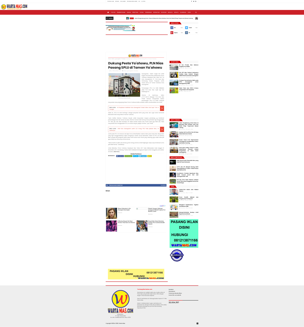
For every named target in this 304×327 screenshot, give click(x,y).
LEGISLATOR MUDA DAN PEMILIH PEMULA (188, 190)
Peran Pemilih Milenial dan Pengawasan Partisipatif (188, 198)
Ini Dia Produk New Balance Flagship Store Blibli (188, 65)
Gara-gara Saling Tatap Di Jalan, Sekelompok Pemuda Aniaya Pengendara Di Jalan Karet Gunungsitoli (188, 150)
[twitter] (194, 1)
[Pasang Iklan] (136, 279)
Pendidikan (148, 12)
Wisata (176, 12)
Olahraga (183, 12)
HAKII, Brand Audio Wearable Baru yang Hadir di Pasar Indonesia (187, 161)
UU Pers (143, 1)
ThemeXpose (109, 325)
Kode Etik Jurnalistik (175, 295)
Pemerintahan (121, 12)
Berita (117, 18)
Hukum (129, 12)
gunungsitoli (118, 58)
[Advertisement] (136, 169)
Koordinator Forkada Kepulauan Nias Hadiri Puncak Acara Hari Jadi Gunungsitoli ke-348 (187, 174)
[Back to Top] (197, 323)
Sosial (142, 12)
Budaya (170, 12)
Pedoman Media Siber (132, 1)
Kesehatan (156, 12)
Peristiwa (135, 12)
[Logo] (120, 312)
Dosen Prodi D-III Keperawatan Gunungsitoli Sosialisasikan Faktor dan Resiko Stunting (188, 141)
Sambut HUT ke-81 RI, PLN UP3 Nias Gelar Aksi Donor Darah (188, 133)
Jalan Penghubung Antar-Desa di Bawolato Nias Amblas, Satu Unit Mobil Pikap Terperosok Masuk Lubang (149, 18)
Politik (113, 12)
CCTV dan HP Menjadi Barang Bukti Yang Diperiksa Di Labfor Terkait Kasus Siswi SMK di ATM (187, 168)
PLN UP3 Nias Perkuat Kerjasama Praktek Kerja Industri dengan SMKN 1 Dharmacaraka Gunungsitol (188, 74)
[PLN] (120, 30)
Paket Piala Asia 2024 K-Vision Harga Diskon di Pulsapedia (188, 88)
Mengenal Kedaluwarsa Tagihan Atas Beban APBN (188, 205)
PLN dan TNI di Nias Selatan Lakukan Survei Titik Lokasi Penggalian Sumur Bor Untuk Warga (187, 181)
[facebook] (191, 1)
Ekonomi (163, 12)
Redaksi (117, 1)
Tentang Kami (110, 1)
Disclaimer (123, 1)
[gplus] (196, 1)
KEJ (139, 1)
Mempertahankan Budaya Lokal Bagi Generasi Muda (188, 213)
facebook (163, 185)
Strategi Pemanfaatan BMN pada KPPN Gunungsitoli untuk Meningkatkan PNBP (188, 82)
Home (109, 58)
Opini (189, 12)
